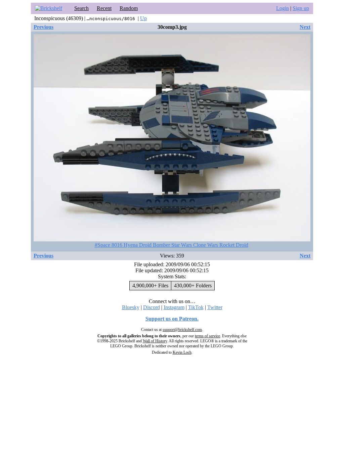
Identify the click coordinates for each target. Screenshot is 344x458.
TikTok (196, 307)
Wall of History (155, 341)
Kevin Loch (182, 352)
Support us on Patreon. (172, 319)
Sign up (301, 8)
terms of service (207, 336)
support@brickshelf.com (182, 329)
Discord (151, 307)
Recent (104, 8)
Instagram (174, 307)
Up (143, 18)
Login (282, 8)
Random (129, 8)
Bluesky (130, 307)
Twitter (214, 307)
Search (81, 8)
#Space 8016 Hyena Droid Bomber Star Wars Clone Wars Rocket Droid (171, 245)
